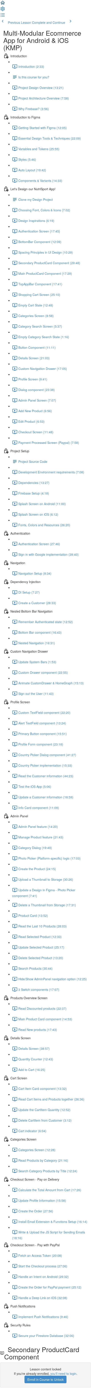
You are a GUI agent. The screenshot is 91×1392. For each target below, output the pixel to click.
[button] (2, 4)
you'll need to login (63, 1373)
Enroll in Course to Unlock (45, 1379)
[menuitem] (2, 10)
